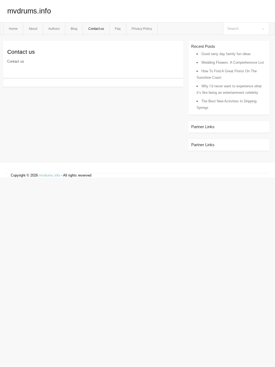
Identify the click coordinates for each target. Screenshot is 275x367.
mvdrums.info (29, 11)
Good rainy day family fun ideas (226, 54)
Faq (118, 28)
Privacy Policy (142, 28)
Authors (54, 28)
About (33, 28)
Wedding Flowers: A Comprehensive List (232, 62)
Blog (74, 28)
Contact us (96, 28)
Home (13, 28)
